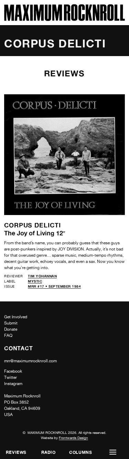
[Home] (64, 19)
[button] (113, 452)
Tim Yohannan (42, 276)
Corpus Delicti (32, 225)
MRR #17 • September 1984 (54, 286)
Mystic (35, 281)
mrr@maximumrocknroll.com (30, 361)
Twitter (10, 377)
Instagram (13, 383)
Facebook (13, 371)
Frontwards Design (73, 438)
